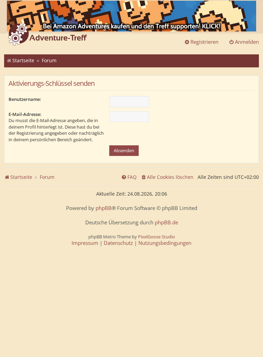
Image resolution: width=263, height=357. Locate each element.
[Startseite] (47, 35)
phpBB (104, 208)
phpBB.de (166, 222)
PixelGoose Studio (156, 237)
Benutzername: (25, 99)
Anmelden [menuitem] (247, 41)
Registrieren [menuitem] (204, 41)
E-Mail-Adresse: (25, 114)
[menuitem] (167, 177)
